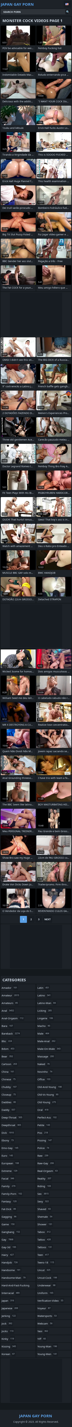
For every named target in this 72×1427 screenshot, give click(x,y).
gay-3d (9, 1247)
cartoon (9, 1064)
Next (47, 919)
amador (9, 987)
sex (43, 1193)
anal (8, 1010)
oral (42, 1110)
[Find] (67, 11)
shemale (44, 1216)
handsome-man (14, 1277)
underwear (46, 1285)
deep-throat (12, 1117)
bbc (7, 1041)
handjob (10, 1262)
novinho (44, 1071)
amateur (10, 995)
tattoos (44, 1247)
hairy (8, 1255)
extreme (9, 1171)
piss (42, 1132)
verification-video (50, 1300)
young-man (47, 1346)
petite (43, 1125)
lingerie (45, 1018)
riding (44, 1186)
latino (44, 995)
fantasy (9, 1201)
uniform (45, 1293)
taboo (44, 1232)
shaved (44, 1209)
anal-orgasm (12, 1018)
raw (42, 1155)
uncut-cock (47, 1277)
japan (8, 1300)
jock (7, 1323)
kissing (9, 1346)
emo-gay (10, 1148)
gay (7, 1239)
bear (7, 1056)
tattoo (44, 1239)
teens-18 (45, 1262)
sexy (43, 1201)
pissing (44, 1140)
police (43, 1148)
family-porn (12, 1193)
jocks (7, 1331)
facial (8, 1178)
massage (45, 1056)
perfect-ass (47, 1117)
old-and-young (49, 1087)
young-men (47, 1354)
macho (43, 1026)
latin (43, 987)
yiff (41, 1338)
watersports (47, 1316)
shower (44, 1224)
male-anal (46, 1041)
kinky (8, 1338)
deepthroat (11, 1125)
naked (43, 1064)
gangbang (11, 1232)
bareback (11, 1033)
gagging (9, 1216)
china (8, 1071)
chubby (9, 1087)
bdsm (8, 1048)
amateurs (10, 1003)
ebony (8, 1140)
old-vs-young (47, 1094)
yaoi (42, 1331)
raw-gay (45, 1163)
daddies (9, 1102)
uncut (43, 1270)
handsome (11, 1270)
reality (44, 1178)
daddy (8, 1110)
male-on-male (48, 1048)
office (43, 1079)
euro (7, 1155)
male (43, 1033)
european (10, 1163)
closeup (9, 1094)
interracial (11, 1293)
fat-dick (9, 1209)
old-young (46, 1102)
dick (8, 1132)
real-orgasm (47, 1171)
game (8, 1224)
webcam (44, 1323)
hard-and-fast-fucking (15, 1286)
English (67, 4)
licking (44, 1010)
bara (7, 1026)
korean (8, 1354)
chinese (9, 1079)
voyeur (44, 1308)
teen (43, 1255)
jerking (9, 1316)
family (8, 1186)
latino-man (46, 1003)
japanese (10, 1308)
